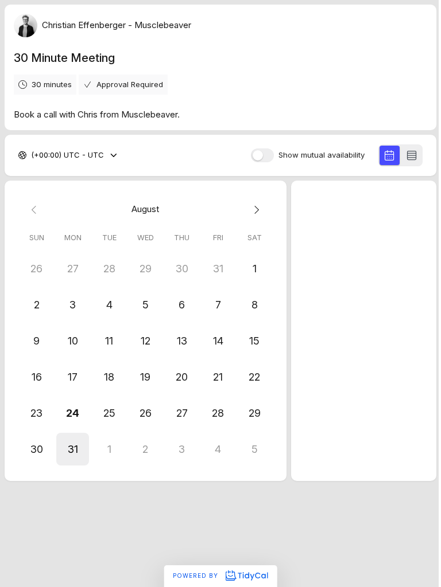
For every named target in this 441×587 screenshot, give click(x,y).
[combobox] (32, 155)
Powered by (196, 575)
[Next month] (254, 209)
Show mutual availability (321, 155)
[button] (73, 449)
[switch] (262, 155)
